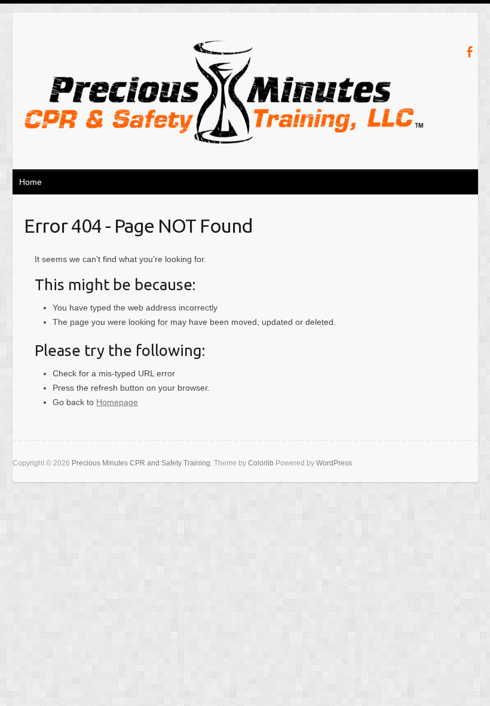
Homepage (117, 402)
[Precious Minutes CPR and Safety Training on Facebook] (469, 51)
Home (30, 182)
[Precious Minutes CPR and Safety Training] (224, 94)
